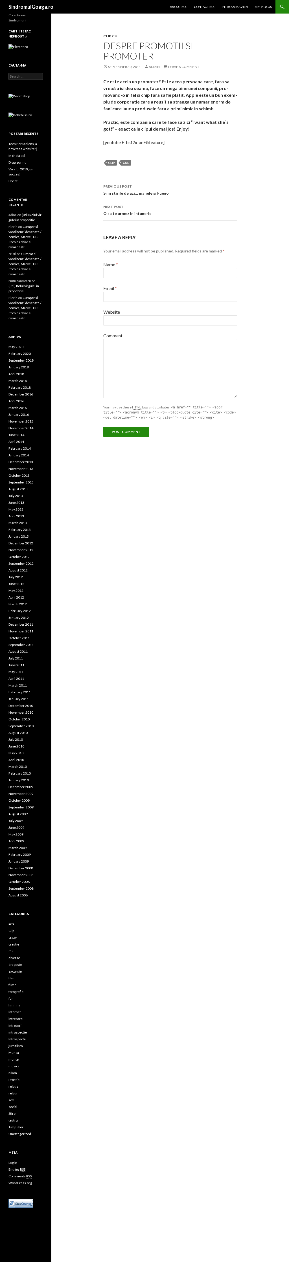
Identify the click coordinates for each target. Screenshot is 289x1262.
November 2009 (20, 794)
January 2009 (18, 861)
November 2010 (20, 712)
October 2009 (19, 800)
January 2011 (18, 699)
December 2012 (20, 543)
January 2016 (18, 414)
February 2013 (19, 529)
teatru (13, 1120)
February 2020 (19, 353)
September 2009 (21, 807)
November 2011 (20, 631)
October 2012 (19, 557)
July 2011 (15, 658)
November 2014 (20, 428)
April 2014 (16, 441)
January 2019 (18, 367)
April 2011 (16, 678)
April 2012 (16, 597)
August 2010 (18, 733)
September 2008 (21, 888)
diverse (14, 958)
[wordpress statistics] (20, 1203)
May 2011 (15, 672)
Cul (115, 36)
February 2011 (19, 692)
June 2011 (16, 665)
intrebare (15, 1019)
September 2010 (21, 726)
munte (13, 1059)
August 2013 (18, 489)
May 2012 (15, 590)
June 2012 (16, 584)
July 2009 (15, 821)
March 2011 (17, 685)
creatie (13, 944)
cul (126, 162)
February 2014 (19, 448)
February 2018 (19, 387)
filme (12, 985)
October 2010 (19, 719)
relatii (12, 1093)
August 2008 (18, 895)
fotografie (15, 992)
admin (154, 67)
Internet (14, 1012)
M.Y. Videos (263, 6)
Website (111, 312)
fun (11, 998)
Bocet (12, 181)
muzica (13, 1066)
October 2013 (19, 475)
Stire (12, 1113)
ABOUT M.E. (178, 6)
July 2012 (15, 577)
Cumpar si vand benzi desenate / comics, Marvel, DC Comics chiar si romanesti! (24, 237)
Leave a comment (183, 67)
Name (110, 264)
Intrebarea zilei (235, 6)
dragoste (15, 964)
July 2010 (15, 739)
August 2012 (18, 570)
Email (110, 288)
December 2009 (20, 787)
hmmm (14, 1005)
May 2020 (15, 347)
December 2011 (20, 624)
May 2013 (15, 509)
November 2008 (20, 875)
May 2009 (15, 834)
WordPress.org (20, 1183)
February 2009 (19, 854)
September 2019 (21, 360)
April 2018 (16, 374)
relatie (13, 1086)
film (11, 978)
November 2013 (20, 469)
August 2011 (18, 651)
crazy (12, 937)
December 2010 (20, 705)
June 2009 (16, 827)
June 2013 (16, 502)
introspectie (17, 1032)
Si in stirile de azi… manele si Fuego (136, 189)
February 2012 (19, 611)
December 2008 (20, 868)
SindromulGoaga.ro (30, 7)
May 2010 (15, 753)
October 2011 (19, 638)
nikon (12, 1073)
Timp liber (15, 1127)
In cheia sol (16, 155)
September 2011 (21, 645)
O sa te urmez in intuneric (127, 210)
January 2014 (18, 455)
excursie (15, 971)
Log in (12, 1162)
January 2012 (18, 617)
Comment (112, 335)
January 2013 (18, 536)
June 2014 (16, 435)
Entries (16, 1169)
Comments (20, 1176)
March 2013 (17, 523)
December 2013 (20, 462)
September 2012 (21, 563)
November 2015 (20, 421)
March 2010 (17, 766)
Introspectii (17, 1039)
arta (11, 924)
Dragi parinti (17, 162)
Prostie (13, 1080)
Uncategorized (19, 1134)
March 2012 (17, 604)
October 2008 (19, 882)
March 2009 (17, 848)
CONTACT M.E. (204, 6)
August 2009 (18, 814)
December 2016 (20, 394)
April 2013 (16, 516)
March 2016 (17, 408)
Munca (13, 1052)
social (12, 1107)
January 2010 (18, 780)
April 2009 (16, 841)
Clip (107, 36)
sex (11, 1100)
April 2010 (16, 760)
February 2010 (19, 773)
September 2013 (21, 482)
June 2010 (16, 746)
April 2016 (16, 401)
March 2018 (17, 381)
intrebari (14, 1025)
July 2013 (15, 496)
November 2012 (20, 550)
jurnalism (15, 1046)
